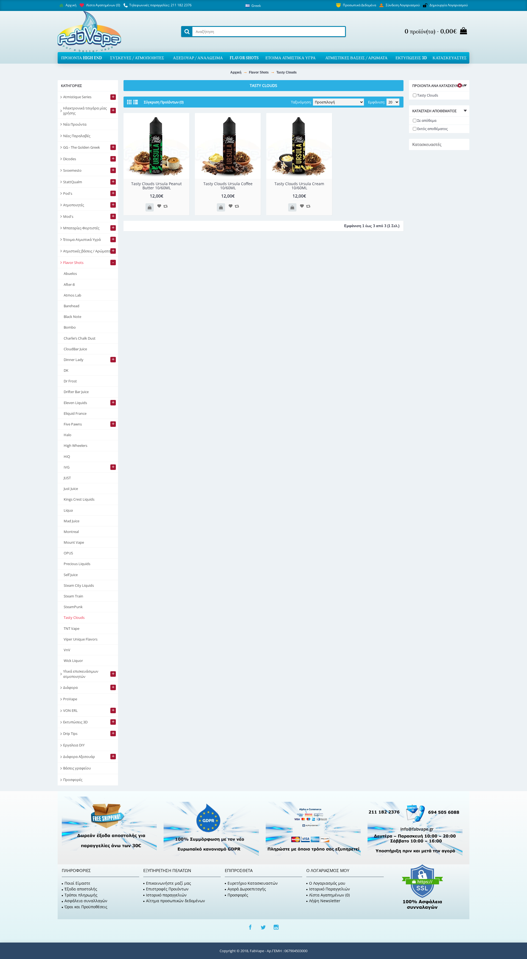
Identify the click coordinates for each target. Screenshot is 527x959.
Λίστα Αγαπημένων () (329, 895)
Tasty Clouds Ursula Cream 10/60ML (299, 185)
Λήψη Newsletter (324, 900)
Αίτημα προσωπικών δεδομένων (175, 900)
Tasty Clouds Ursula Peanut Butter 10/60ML (156, 185)
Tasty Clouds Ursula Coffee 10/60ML (228, 185)
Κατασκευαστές (426, 144)
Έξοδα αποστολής (81, 889)
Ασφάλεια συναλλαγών (86, 900)
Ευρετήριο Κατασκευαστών (253, 883)
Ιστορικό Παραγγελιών (329, 889)
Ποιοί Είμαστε (77, 883)
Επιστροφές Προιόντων (167, 889)
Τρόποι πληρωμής (81, 895)
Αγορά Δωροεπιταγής (247, 889)
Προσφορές (238, 895)
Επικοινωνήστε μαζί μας (168, 883)
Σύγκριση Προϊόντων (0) (164, 102)
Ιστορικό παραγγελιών (166, 895)
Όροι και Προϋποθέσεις (86, 906)
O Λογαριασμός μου (327, 883)
